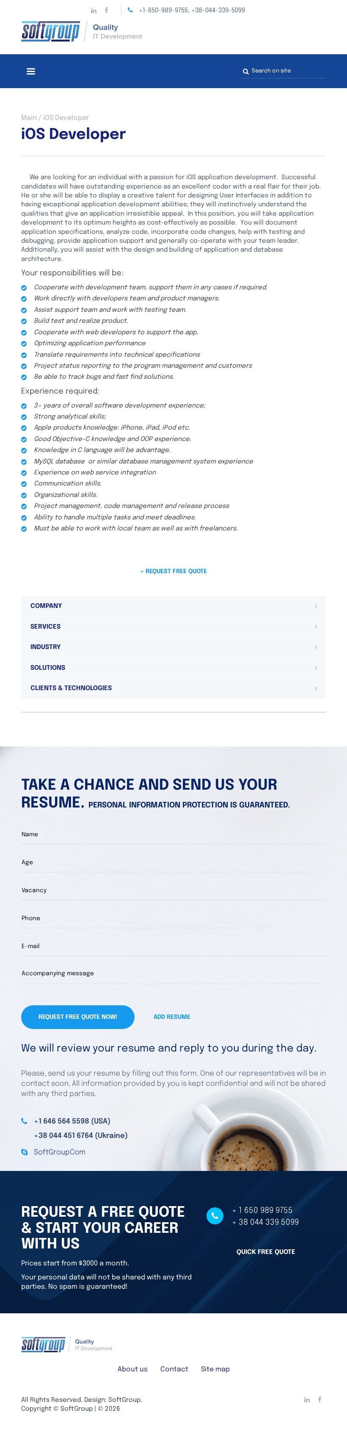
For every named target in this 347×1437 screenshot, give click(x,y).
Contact (174, 1369)
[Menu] (30, 72)
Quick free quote (266, 1252)
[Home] (173, 31)
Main (29, 118)
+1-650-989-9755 (163, 10)
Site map (215, 1369)
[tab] (173, 606)
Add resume (172, 1017)
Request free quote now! (78, 1017)
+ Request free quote (173, 571)
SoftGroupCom (59, 1152)
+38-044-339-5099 (218, 10)
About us (133, 1369)
